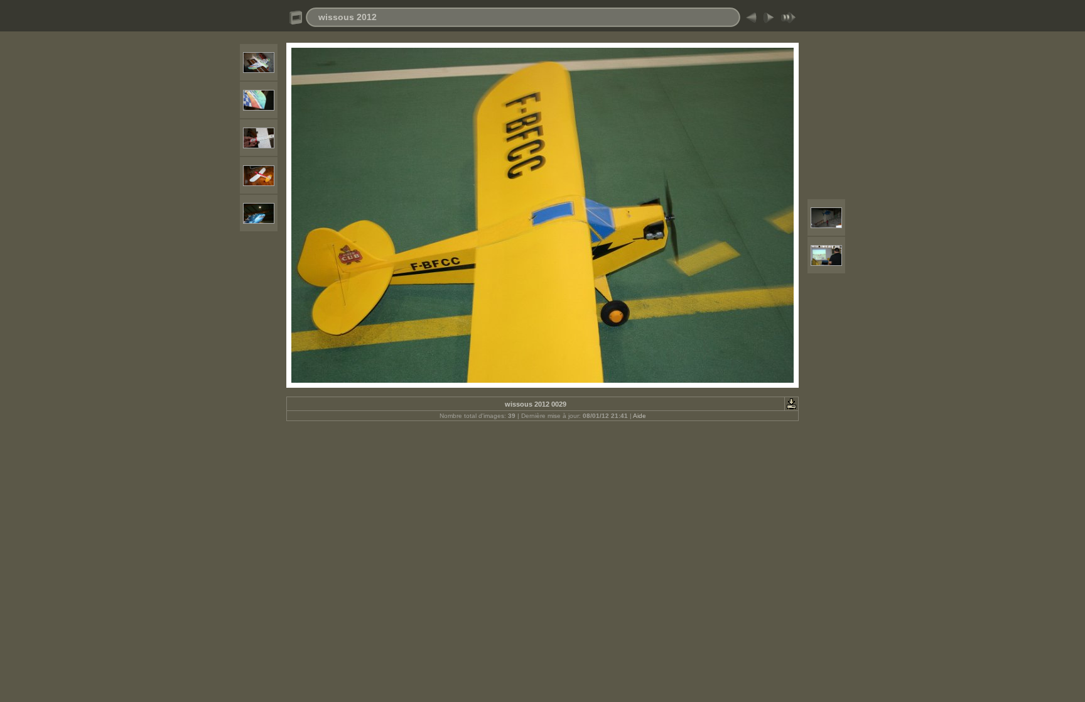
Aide (639, 415)
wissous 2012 (347, 17)
